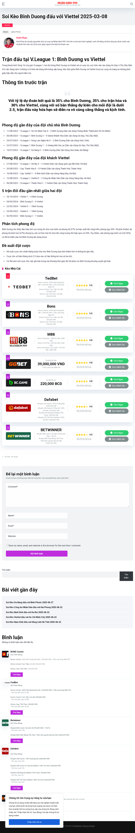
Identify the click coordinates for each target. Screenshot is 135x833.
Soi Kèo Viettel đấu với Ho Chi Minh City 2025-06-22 (31, 617)
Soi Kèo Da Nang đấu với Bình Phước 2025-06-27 (29, 602)
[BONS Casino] (18, 318)
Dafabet (15, 748)
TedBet (14, 682)
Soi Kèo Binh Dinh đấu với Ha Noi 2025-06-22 (27, 612)
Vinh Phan (21, 37)
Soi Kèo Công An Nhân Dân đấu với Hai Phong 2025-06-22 (34, 607)
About (5, 32)
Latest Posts (16, 32)
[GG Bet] (18, 368)
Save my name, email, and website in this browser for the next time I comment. (45, 545)
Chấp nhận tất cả (34, 822)
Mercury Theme (89, 826)
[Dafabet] (18, 411)
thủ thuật (14, 457)
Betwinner (16, 720)
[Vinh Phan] (9, 47)
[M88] (18, 346)
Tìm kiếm (6, 570)
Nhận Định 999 (67, 2)
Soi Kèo (7, 25)
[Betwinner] (18, 439)
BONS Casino (17, 651)
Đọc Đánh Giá (118, 290)
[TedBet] (18, 289)
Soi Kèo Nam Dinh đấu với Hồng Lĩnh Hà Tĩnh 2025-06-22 (33, 622)
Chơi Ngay (118, 283)
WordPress (78, 826)
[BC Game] (18, 386)
